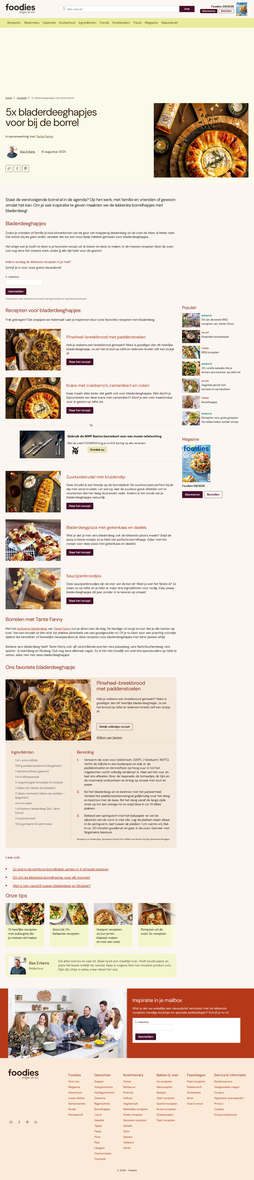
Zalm (126, 1131)
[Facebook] (19, 1122)
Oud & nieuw (195, 1103)
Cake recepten (166, 1098)
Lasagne (99, 1148)
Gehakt (127, 1126)
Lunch (98, 1115)
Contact (219, 1092)
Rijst (97, 1142)
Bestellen (226, 10)
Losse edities (76, 1098)
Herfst (127, 1148)
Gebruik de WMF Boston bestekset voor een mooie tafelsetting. (114, 436)
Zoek (187, 8)
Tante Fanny (44, 136)
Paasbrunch (194, 1087)
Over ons (73, 1081)
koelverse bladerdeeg (32, 629)
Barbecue (129, 1087)
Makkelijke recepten (135, 1109)
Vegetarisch (130, 1103)
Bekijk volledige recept (115, 726)
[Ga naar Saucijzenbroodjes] (33, 588)
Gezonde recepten (134, 1120)
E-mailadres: (12, 276)
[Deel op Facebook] (17, 168)
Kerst (190, 1098)
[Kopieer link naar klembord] (9, 168)
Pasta (97, 1131)
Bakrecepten (164, 1087)
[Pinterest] (27, 1122)
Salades (99, 1120)
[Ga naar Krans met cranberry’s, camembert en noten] (33, 398)
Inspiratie (22, 97)
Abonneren (208, 10)
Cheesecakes (165, 1115)
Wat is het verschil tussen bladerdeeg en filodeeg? (52, 885)
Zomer (127, 1081)
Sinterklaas (194, 1092)
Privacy (218, 1103)
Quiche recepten (167, 1103)
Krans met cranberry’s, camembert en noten (107, 385)
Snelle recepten (133, 1115)
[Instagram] (11, 1122)
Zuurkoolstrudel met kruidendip (95, 477)
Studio (72, 1109)
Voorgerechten (103, 1087)
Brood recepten (166, 1109)
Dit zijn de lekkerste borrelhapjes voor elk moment (51, 877)
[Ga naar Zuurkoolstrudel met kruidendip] (33, 491)
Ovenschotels (102, 1153)
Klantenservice (223, 1081)
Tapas (98, 1126)
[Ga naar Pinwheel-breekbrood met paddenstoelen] (33, 349)
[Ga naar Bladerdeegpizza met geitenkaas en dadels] (33, 540)
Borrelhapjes (102, 1109)
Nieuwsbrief (75, 1115)
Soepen (99, 1081)
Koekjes (161, 1092)
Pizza (97, 1137)
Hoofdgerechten (104, 1092)
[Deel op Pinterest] (25, 168)
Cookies (219, 1109)
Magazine (74, 1087)
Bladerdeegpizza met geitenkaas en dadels (106, 527)
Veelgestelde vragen (226, 1087)
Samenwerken (77, 1103)
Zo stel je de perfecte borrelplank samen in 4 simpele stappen (61, 869)
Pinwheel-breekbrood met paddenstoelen (106, 337)
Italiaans (128, 1142)
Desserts (99, 1098)
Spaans (127, 1137)
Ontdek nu (97, 450)
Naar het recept (80, 362)
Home (9, 97)
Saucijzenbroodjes (83, 575)
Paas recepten (196, 1081)
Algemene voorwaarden (229, 1098)
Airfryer (128, 1098)
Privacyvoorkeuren (225, 1115)
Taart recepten (166, 1120)
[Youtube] (36, 1122)
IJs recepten (164, 1081)
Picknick (128, 1092)
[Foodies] (30, 9)
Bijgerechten (102, 1103)
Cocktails (100, 1159)
